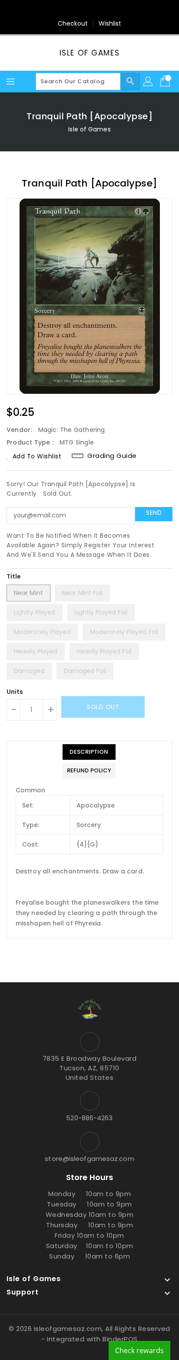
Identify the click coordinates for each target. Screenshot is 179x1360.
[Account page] (148, 81)
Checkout (73, 23)
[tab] (89, 752)
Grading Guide (112, 455)
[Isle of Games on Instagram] (89, 9)
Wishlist (110, 23)
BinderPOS (120, 1339)
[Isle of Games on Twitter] (73, 9)
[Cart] (166, 81)
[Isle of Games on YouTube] (106, 9)
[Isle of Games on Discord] (122, 9)
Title (14, 576)
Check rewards (139, 1350)
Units (15, 692)
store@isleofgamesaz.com (89, 1158)
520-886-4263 (89, 1117)
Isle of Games (89, 53)
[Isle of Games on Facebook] (56, 9)
